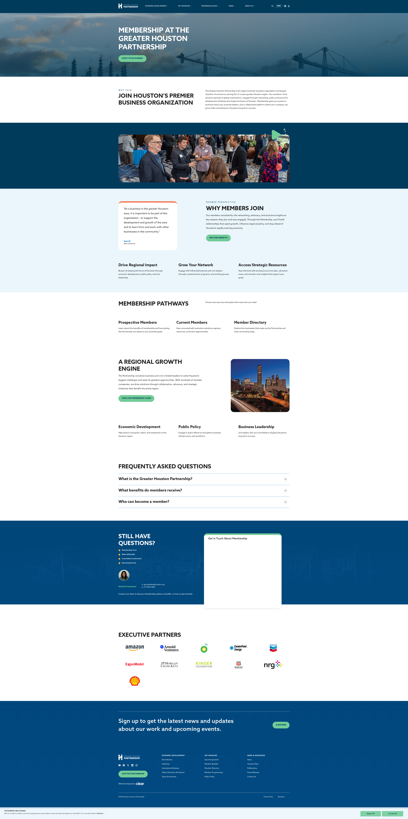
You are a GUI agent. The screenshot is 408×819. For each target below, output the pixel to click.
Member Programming (214, 772)
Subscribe (281, 725)
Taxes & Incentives (169, 777)
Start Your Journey (132, 58)
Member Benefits (211, 764)
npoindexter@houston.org (154, 584)
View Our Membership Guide (136, 398)
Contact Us (251, 777)
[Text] (119, 765)
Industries (166, 764)
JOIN (279, 6)
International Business (170, 768)
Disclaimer (281, 797)
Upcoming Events (212, 760)
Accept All (392, 814)
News (249, 760)
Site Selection (167, 760)
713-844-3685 (149, 587)
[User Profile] (289, 6)
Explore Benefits (218, 238)
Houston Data (253, 764)
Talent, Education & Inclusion (173, 772)
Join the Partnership (133, 774)
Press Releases (253, 772)
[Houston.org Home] (128, 6)
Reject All (370, 814)
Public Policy (210, 777)
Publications (252, 768)
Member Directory (212, 768)
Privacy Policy (268, 797)
